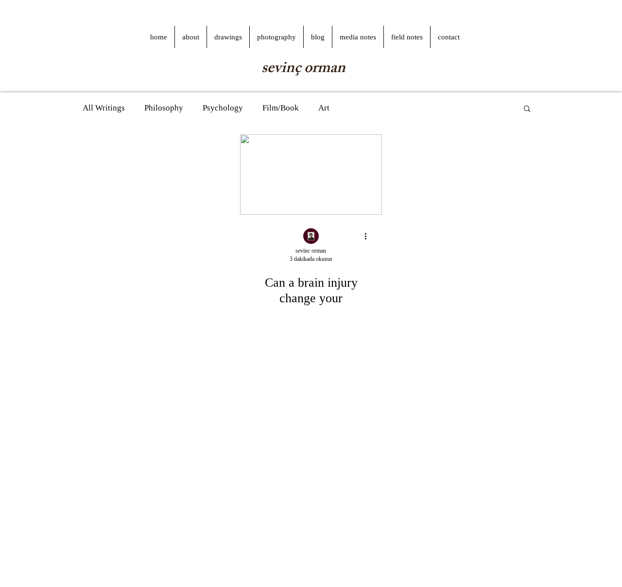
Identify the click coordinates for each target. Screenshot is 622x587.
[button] (527, 109)
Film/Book (280, 107)
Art (323, 107)
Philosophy (163, 107)
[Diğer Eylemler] (369, 236)
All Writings (104, 107)
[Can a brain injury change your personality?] (311, 174)
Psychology (223, 107)
